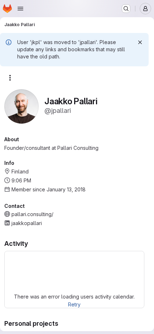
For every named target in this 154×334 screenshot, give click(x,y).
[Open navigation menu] (20, 8)
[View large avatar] (21, 106)
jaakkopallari (26, 223)
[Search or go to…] (126, 8)
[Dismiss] (140, 42)
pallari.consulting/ (32, 214)
